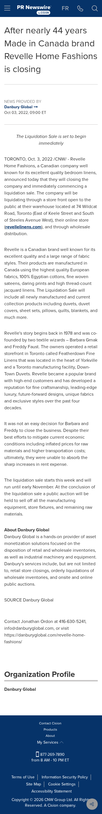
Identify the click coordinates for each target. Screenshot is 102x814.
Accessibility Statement (51, 791)
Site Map (33, 784)
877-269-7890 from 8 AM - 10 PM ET (50, 757)
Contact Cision (50, 723)
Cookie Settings (62, 784)
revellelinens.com (23, 227)
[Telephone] (80, 8)
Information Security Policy (65, 777)
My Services (48, 742)
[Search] (95, 8)
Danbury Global (20, 689)
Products (50, 729)
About (50, 735)
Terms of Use (23, 777)
